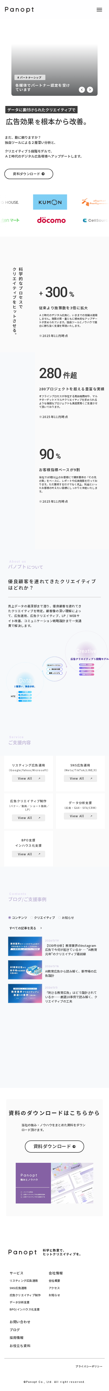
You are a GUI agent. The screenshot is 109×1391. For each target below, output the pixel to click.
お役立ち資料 (20, 1345)
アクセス (54, 1288)
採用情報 (17, 1337)
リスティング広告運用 (24, 1280)
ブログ (15, 1329)
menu (99, 9)
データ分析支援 (20, 1302)
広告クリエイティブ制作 (25, 1295)
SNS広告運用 (18, 1288)
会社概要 (54, 1280)
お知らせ (54, 1295)
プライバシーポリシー (89, 1366)
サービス (17, 1273)
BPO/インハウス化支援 (25, 1309)
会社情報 (56, 1273)
